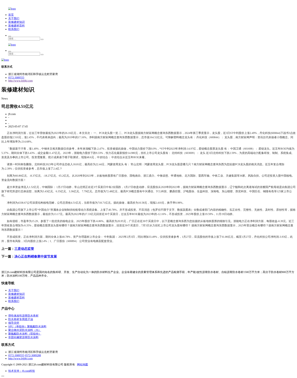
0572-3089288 (33, 355)
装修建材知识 (16, 21)
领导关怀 (13, 322)
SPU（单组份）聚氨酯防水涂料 (27, 326)
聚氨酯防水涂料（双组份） (24, 333)
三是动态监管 (24, 248)
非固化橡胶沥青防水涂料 (23, 337)
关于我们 (13, 18)
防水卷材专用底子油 (20, 319)
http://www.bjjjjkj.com (20, 80)
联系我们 (13, 29)
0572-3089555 (16, 77)
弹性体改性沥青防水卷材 (23, 315)
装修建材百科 (16, 25)
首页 (11, 14)
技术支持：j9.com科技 (21, 370)
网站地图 (82, 364)
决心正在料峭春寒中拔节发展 (35, 256)
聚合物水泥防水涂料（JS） (24, 330)
